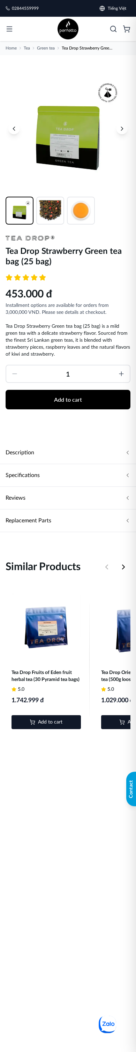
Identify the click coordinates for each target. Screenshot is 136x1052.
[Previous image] (14, 128)
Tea (27, 48)
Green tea (46, 48)
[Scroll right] (123, 567)
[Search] (113, 29)
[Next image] (122, 128)
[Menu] (9, 29)
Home (11, 48)
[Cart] (126, 29)
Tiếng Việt (117, 8)
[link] (68, 29)
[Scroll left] (107, 567)
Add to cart (68, 399)
